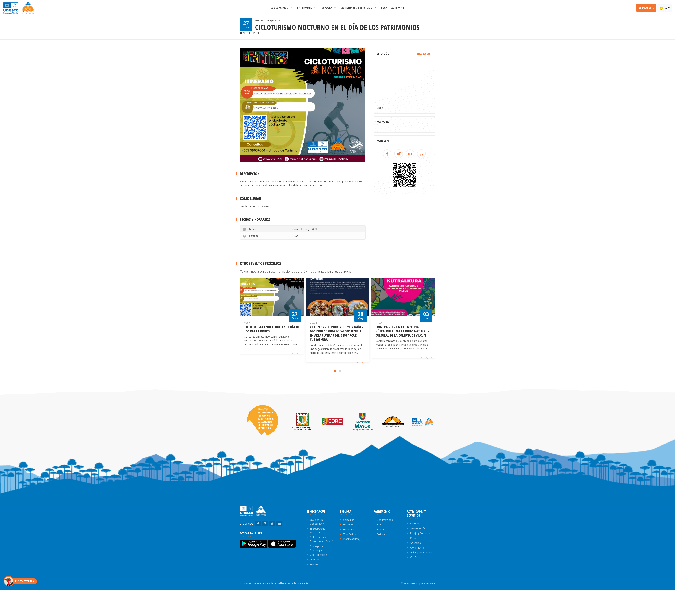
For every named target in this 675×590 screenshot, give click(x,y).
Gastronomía (417, 528)
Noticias (314, 559)
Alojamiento (417, 547)
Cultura (381, 534)
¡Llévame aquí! (424, 54)
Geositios (348, 524)
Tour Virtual (349, 534)
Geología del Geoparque (317, 547)
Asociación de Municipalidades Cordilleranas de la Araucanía (274, 583)
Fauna (380, 529)
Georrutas (349, 529)
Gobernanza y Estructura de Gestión (322, 539)
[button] (335, 371)
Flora (379, 524)
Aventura (415, 523)
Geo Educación (318, 554)
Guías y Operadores (421, 552)
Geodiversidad (385, 519)
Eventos (314, 564)
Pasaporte (648, 7)
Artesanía (415, 542)
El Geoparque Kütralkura (317, 530)
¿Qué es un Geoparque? (317, 521)
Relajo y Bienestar (420, 533)
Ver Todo (415, 557)
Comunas (348, 519)
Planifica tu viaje (352, 539)
